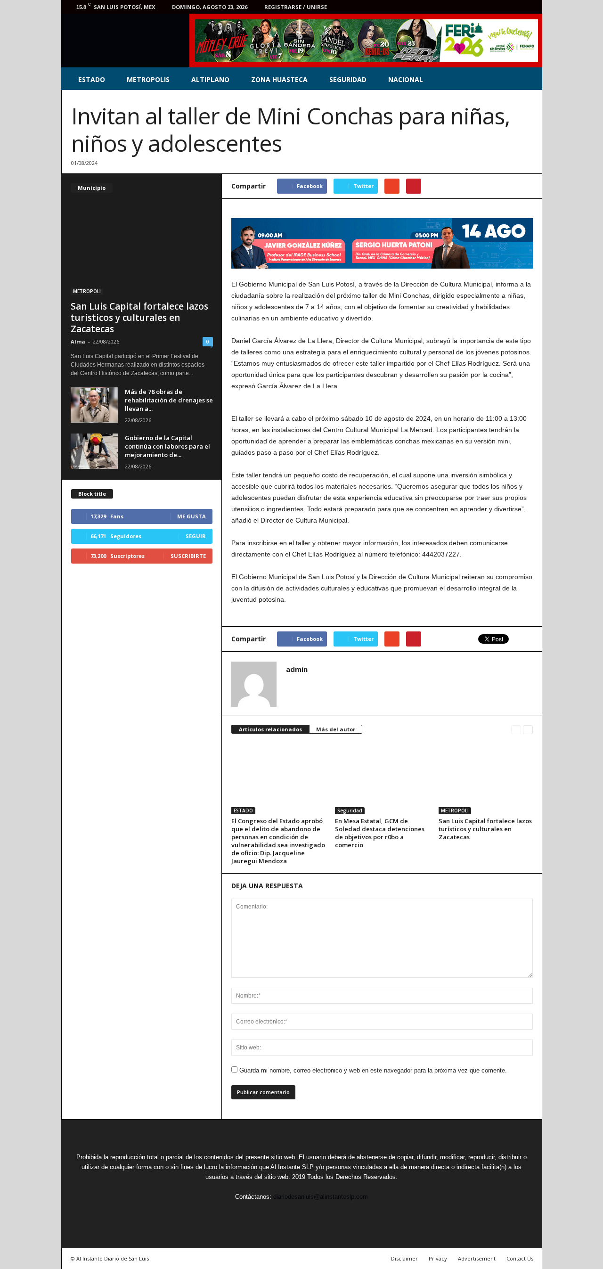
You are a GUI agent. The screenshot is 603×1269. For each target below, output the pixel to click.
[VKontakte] (515, 7)
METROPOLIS (148, 79)
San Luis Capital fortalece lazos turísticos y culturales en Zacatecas (485, 829)
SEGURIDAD (348, 79)
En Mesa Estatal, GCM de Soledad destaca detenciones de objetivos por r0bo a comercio (379, 833)
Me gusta (191, 516)
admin (297, 669)
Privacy (438, 1258)
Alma (78, 341)
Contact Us (519, 1258)
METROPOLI (455, 810)
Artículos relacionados (270, 729)
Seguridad (349, 810)
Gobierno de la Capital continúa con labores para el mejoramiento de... (167, 446)
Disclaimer (404, 1258)
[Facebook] (471, 7)
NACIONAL (405, 79)
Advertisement (477, 1258)
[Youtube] (529, 7)
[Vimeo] (500, 7)
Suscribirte (188, 555)
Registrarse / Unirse (295, 6)
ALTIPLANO (210, 79)
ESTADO (91, 79)
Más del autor (335, 729)
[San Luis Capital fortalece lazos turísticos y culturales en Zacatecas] (486, 779)
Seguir (196, 536)
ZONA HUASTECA (279, 79)
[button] (528, 79)
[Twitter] (485, 7)
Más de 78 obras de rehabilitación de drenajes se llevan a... (169, 400)
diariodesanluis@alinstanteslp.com (320, 1196)
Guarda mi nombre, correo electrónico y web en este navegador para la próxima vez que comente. (373, 1070)
